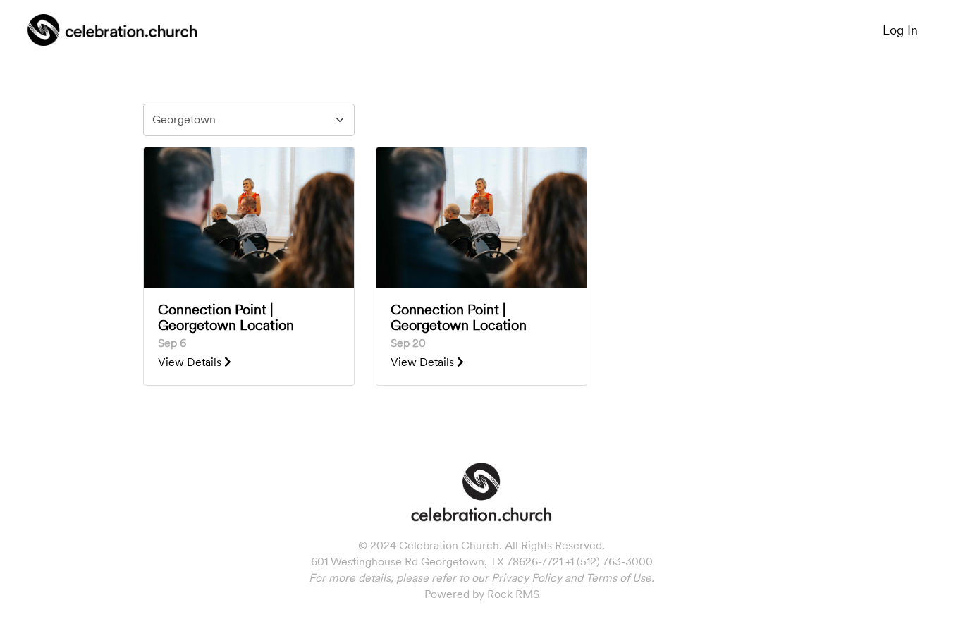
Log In (900, 30)
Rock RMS (513, 594)
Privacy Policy (526, 578)
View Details (191, 362)
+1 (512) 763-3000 (609, 561)
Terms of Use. (620, 578)
